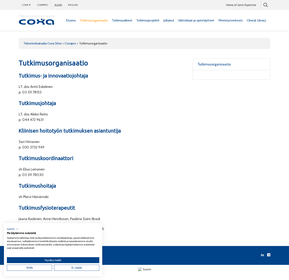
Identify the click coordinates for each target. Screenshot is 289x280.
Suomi (58, 4)
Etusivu (71, 20)
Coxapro (42, 4)
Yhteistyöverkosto (230, 20)
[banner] (36, 20)
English (73, 4)
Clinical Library (256, 20)
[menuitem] (71, 20)
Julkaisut (168, 20)
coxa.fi (26, 4)
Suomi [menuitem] (147, 269)
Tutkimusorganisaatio (94, 20)
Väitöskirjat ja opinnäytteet (196, 20)
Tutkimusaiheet (122, 20)
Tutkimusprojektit (147, 20)
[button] (13, 229)
